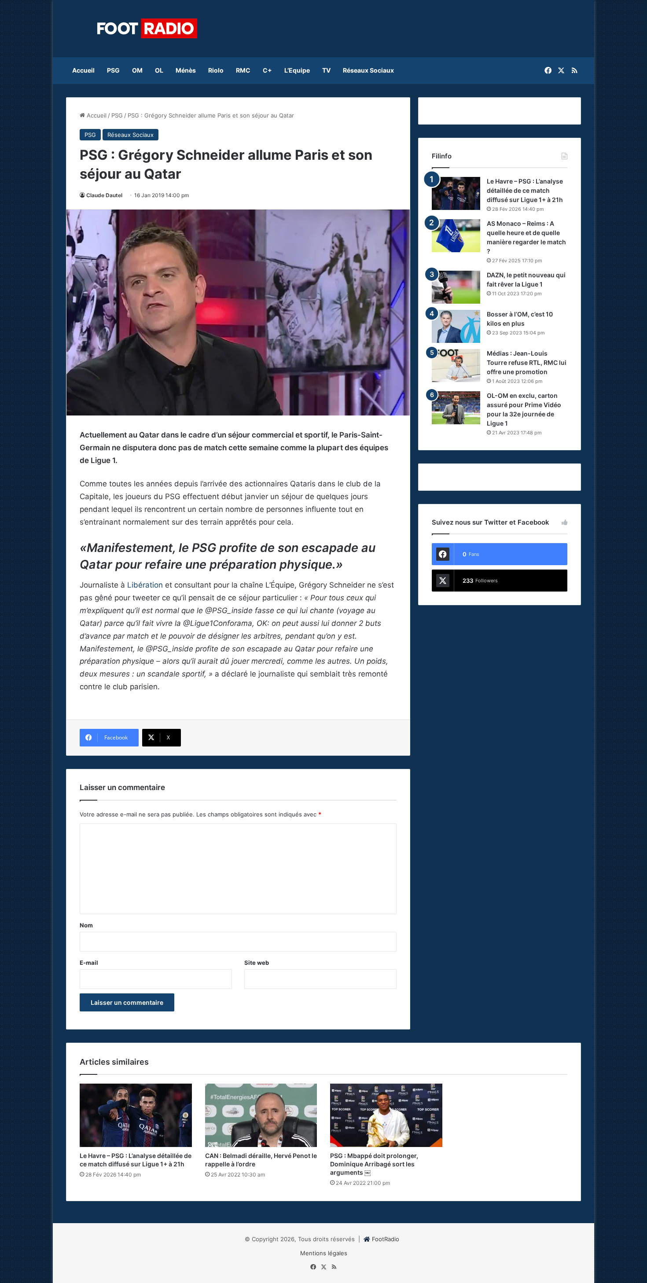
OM (137, 70)
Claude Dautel (104, 195)
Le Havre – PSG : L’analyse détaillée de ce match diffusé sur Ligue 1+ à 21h (525, 190)
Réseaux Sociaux (368, 70)
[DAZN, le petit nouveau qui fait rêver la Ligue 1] (456, 287)
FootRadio (385, 1239)
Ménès (186, 70)
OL (159, 70)
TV (326, 70)
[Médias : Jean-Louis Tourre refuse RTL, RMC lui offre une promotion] (456, 365)
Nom (86, 925)
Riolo (216, 70)
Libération (145, 585)
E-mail (89, 962)
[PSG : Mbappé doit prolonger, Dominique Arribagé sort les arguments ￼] (386, 1115)
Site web (256, 962)
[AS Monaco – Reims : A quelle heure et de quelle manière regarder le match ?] (456, 235)
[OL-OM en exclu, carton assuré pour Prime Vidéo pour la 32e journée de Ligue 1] (456, 407)
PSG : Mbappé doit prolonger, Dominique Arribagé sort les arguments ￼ (374, 1164)
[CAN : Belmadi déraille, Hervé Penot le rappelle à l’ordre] (261, 1115)
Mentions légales (323, 1253)
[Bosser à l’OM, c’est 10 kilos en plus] (456, 326)
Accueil (83, 70)
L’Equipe (297, 70)
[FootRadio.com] (147, 28)
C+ (267, 70)
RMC (243, 70)
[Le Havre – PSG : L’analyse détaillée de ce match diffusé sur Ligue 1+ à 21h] (456, 193)
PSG (113, 70)
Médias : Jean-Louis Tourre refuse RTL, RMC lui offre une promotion (526, 362)
